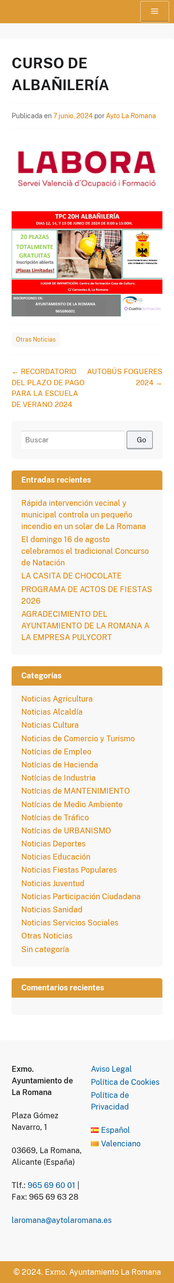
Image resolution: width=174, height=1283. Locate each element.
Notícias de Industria (58, 777)
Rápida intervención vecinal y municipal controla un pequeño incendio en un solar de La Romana (83, 515)
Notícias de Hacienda (59, 764)
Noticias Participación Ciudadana (81, 896)
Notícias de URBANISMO (66, 830)
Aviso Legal (111, 1069)
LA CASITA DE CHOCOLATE (71, 575)
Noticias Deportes (53, 843)
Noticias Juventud (53, 883)
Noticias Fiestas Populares (69, 870)
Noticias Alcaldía (52, 712)
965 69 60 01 (51, 1185)
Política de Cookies (125, 1082)
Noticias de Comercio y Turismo (78, 738)
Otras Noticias (36, 339)
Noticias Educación (55, 856)
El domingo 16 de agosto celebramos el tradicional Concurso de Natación (85, 551)
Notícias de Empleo (56, 751)
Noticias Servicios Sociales (69, 922)
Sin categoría (45, 949)
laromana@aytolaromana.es (62, 1220)
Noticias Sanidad (52, 909)
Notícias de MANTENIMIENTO (75, 791)
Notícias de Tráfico (55, 817)
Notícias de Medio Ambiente (72, 804)
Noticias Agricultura (57, 699)
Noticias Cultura (50, 725)
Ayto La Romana (131, 116)
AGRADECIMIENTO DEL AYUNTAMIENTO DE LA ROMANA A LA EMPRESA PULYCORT (85, 626)
